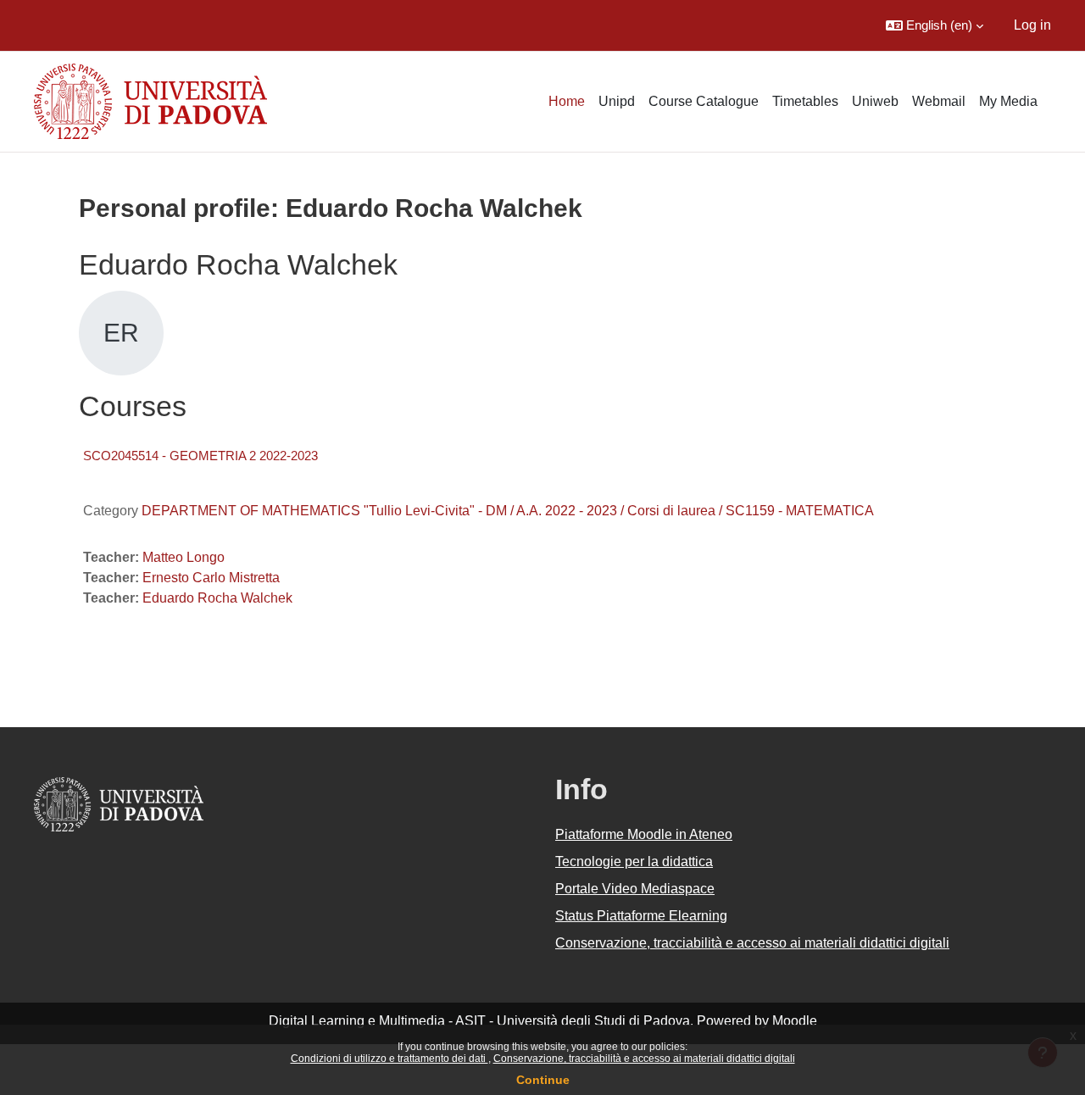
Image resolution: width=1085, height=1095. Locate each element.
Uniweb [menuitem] (875, 101)
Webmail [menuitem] (938, 101)
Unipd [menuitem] (616, 101)
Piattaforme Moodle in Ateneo (643, 834)
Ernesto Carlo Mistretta (211, 577)
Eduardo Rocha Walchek (217, 598)
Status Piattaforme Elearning (641, 916)
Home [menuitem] (566, 101)
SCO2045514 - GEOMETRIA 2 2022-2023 (200, 455)
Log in (1032, 25)
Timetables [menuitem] (805, 101)
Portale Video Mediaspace (635, 888)
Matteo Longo (183, 557)
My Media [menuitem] (1008, 101)
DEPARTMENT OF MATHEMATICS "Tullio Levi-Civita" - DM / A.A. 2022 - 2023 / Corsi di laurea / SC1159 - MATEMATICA (508, 510)
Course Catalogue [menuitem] (703, 101)
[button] (934, 25)
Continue (543, 1080)
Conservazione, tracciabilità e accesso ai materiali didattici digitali (644, 1058)
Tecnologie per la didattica (634, 861)
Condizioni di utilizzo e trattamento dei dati (389, 1058)
